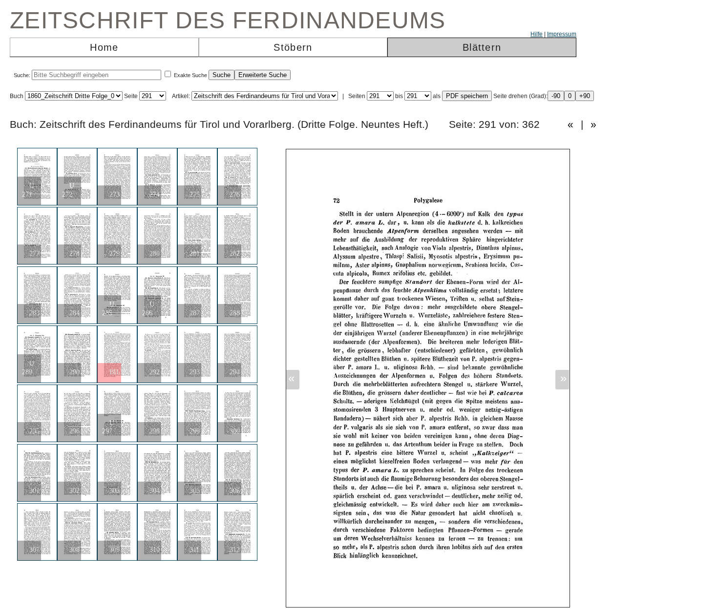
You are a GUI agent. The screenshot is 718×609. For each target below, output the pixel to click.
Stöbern (293, 47)
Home (104, 47)
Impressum (561, 34)
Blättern (482, 47)
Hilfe (536, 34)
